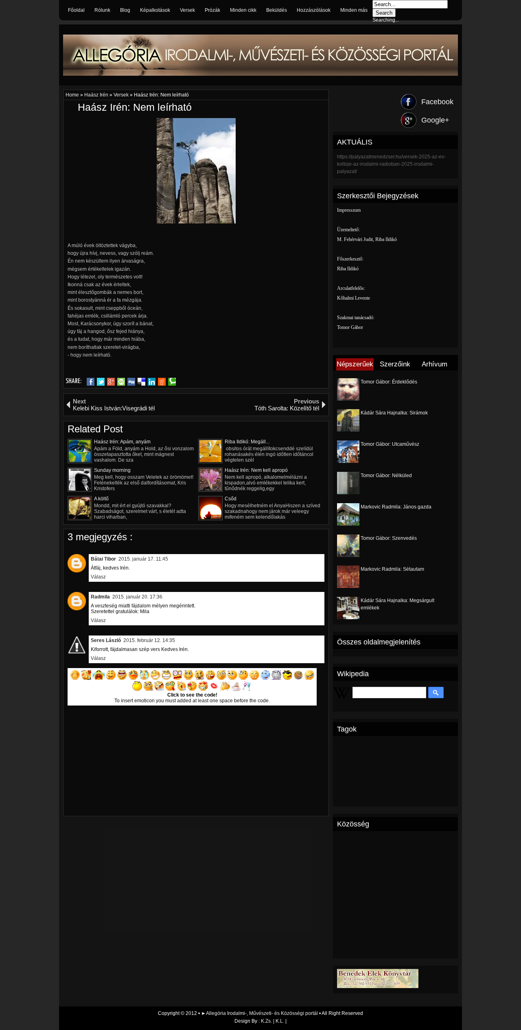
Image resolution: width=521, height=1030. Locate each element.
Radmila (100, 597)
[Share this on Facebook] (90, 382)
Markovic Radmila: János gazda (396, 507)
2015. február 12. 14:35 (149, 640)
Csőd (230, 499)
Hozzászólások (314, 10)
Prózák (212, 10)
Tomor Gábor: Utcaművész (390, 444)
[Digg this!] (131, 382)
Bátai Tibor (103, 559)
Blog (125, 10)
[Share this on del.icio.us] (141, 382)
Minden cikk (243, 10)
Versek (187, 10)
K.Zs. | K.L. (272, 1021)
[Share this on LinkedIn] (151, 382)
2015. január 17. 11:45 (143, 559)
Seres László (106, 640)
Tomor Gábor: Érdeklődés (389, 382)
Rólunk (102, 10)
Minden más (354, 10)
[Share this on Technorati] (172, 382)
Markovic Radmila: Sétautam (392, 569)
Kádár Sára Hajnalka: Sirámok (394, 413)
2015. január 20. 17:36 (137, 597)
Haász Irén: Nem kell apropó (256, 470)
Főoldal (76, 10)
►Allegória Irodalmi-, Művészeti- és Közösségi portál (260, 1013)
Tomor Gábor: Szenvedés (389, 538)
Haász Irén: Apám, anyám (122, 442)
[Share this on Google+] (111, 382)
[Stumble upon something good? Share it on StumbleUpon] (121, 382)
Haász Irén (96, 95)
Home (73, 95)
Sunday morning (112, 470)
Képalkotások (155, 10)
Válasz (98, 577)
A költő (101, 499)
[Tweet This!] (101, 382)
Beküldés (276, 10)
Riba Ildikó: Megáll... (247, 442)
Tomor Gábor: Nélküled (386, 475)
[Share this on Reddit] (162, 382)
